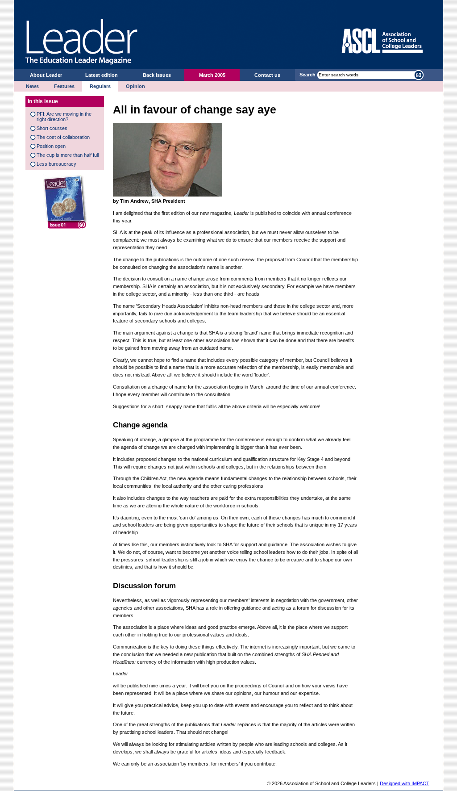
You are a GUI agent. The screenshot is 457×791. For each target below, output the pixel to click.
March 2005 (212, 75)
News (32, 86)
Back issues (157, 75)
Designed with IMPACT (404, 783)
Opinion (135, 86)
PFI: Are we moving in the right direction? (64, 116)
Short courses (52, 128)
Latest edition (101, 75)
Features (64, 86)
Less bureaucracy (56, 164)
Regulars (100, 86)
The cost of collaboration (63, 137)
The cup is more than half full (68, 155)
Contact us (267, 75)
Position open (51, 146)
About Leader (46, 75)
